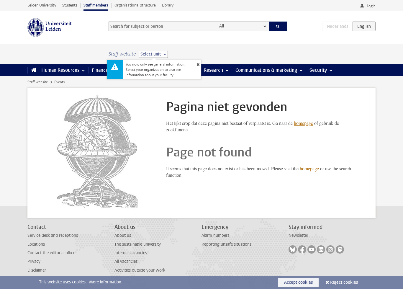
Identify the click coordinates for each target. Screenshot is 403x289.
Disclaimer (36, 270)
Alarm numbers (215, 235)
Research (213, 70)
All (221, 26)
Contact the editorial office (51, 253)
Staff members (95, 5)
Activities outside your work (139, 270)
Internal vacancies (130, 253)
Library (167, 5)
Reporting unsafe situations (226, 244)
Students (69, 5)
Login (371, 6)
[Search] (278, 26)
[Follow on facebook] (302, 249)
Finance (100, 70)
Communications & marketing (266, 70)
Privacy (33, 261)
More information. (105, 282)
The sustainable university (137, 244)
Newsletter (298, 235)
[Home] (32, 70)
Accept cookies (298, 282)
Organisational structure (135, 5)
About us (122, 235)
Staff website (37, 82)
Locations (36, 244)
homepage (303, 123)
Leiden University (41, 5)
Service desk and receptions (52, 235)
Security (318, 70)
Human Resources (60, 70)
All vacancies (125, 261)
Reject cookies (344, 282)
